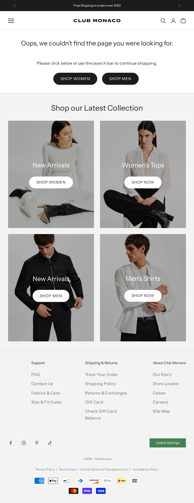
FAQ (35, 374)
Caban (159, 392)
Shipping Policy (100, 383)
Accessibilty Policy (145, 469)
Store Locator (166, 383)
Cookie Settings (167, 443)
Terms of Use (67, 469)
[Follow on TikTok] (50, 442)
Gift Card (94, 402)
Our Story (162, 374)
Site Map (161, 411)
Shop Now (143, 182)
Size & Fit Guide (46, 402)
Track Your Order (101, 374)
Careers (160, 402)
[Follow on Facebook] (10, 442)
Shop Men (120, 78)
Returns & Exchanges (106, 392)
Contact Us (42, 383)
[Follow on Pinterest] (36, 442)
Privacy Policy (45, 469)
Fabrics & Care (45, 392)
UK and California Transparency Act (104, 469)
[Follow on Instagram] (23, 442)
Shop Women (75, 78)
